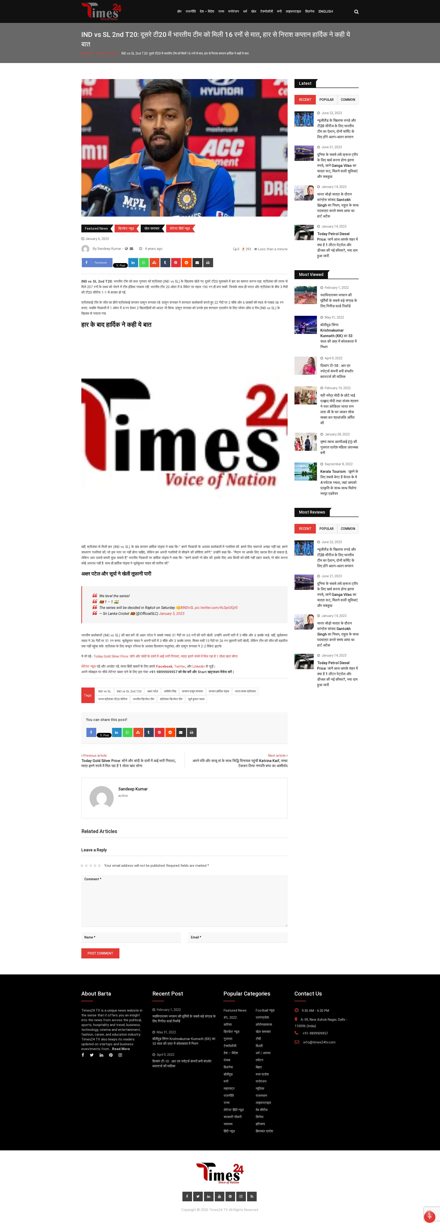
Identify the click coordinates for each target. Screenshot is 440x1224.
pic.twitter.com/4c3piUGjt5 (216, 607)
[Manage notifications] (429, 1214)
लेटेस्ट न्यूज (88, 666)
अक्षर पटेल (152, 691)
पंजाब (227, 1060)
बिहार (259, 1067)
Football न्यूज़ (265, 1010)
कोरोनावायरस (264, 1025)
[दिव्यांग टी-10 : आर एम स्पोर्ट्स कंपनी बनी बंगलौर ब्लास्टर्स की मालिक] (305, 365)
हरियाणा (260, 1124)
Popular (326, 100)
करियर (228, 1025)
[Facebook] (91, 732)
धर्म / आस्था (263, 1053)
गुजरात (228, 1039)
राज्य (221, 11)
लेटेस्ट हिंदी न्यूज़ (180, 228)
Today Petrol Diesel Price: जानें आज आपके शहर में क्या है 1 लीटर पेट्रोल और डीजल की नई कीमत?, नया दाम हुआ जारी (337, 245)
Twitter (179, 666)
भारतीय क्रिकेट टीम (143, 699)
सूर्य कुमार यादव (196, 699)
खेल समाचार (152, 228)
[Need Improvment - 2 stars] (86, 865)
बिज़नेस (309, 11)
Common (348, 100)
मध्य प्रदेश (262, 1074)
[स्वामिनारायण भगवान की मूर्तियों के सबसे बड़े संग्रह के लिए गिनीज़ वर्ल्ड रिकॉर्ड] (305, 295)
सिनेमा (259, 1117)
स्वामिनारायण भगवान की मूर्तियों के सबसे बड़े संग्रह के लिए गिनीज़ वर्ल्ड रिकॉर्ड (338, 300)
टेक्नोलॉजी (266, 11)
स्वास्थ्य (228, 1124)
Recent (305, 100)
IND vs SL (104, 691)
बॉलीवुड (228, 1074)
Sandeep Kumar (133, 789)
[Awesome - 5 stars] (99, 865)
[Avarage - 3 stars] (90, 865)
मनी (279, 11)
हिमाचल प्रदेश (264, 1131)
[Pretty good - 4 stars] (95, 865)
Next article (277, 756)
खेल (253, 11)
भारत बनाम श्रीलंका (245, 691)
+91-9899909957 (315, 1033)
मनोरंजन (233, 11)
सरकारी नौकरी (233, 1117)
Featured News (107, 53)
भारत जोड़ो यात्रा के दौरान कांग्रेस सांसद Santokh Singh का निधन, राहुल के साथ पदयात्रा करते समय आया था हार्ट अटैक (338, 205)
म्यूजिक (260, 1088)
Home (89, 53)
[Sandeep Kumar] (131, 249)
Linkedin (198, 666)
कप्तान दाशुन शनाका (192, 691)
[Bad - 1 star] (82, 865)
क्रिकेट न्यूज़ (126, 228)
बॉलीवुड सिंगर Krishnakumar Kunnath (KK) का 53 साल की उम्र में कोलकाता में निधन (338, 336)
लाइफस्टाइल (293, 11)
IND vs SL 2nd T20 (129, 691)
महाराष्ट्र (229, 1088)
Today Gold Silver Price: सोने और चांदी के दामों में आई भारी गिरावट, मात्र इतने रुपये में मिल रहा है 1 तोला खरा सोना (165, 656)
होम (179, 11)
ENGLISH (326, 11)
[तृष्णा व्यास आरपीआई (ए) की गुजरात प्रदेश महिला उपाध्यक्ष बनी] (305, 442)
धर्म (245, 11)
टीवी (258, 1039)
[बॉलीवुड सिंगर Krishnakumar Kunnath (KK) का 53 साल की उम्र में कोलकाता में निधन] (305, 325)
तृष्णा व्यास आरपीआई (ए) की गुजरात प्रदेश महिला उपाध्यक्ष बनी (339, 447)
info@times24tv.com (319, 1042)
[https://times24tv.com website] (126, 249)
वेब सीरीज (262, 1110)
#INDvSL (187, 607)
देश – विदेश (207, 11)
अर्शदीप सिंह (170, 691)
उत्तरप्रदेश (262, 1017)
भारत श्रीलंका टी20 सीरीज (112, 699)
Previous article (95, 756)
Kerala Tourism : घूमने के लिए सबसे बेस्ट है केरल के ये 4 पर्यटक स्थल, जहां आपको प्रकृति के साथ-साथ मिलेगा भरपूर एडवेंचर (339, 482)
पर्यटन (259, 1060)
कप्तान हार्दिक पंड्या (219, 691)
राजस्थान (261, 1096)
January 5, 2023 (171, 613)
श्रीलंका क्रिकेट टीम (171, 699)
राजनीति (191, 11)
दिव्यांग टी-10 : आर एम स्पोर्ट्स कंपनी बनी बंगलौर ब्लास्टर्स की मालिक (336, 371)
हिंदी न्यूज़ (229, 1131)
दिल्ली (259, 1046)
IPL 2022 (230, 1017)
